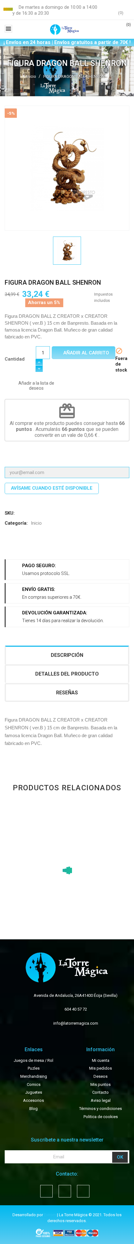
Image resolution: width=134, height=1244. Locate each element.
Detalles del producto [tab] (67, 674)
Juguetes (33, 1092)
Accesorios (33, 1100)
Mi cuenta (100, 1060)
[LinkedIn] (57, 545)
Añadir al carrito (85, 353)
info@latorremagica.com (75, 1023)
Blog (33, 1108)
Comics (34, 1084)
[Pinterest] (42, 545)
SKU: (10, 513)
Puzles (34, 1068)
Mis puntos (100, 1084)
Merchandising (33, 1076)
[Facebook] (11, 545)
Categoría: (16, 523)
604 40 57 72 (76, 1009)
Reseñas (67, 693)
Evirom (50, 1214)
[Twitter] (26, 545)
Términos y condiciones (100, 1108)
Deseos (100, 1076)
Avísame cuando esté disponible (52, 488)
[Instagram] (83, 1191)
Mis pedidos (100, 1068)
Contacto (100, 1092)
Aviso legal (101, 1100)
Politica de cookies (101, 1116)
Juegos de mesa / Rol (33, 1060)
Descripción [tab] (67, 655)
